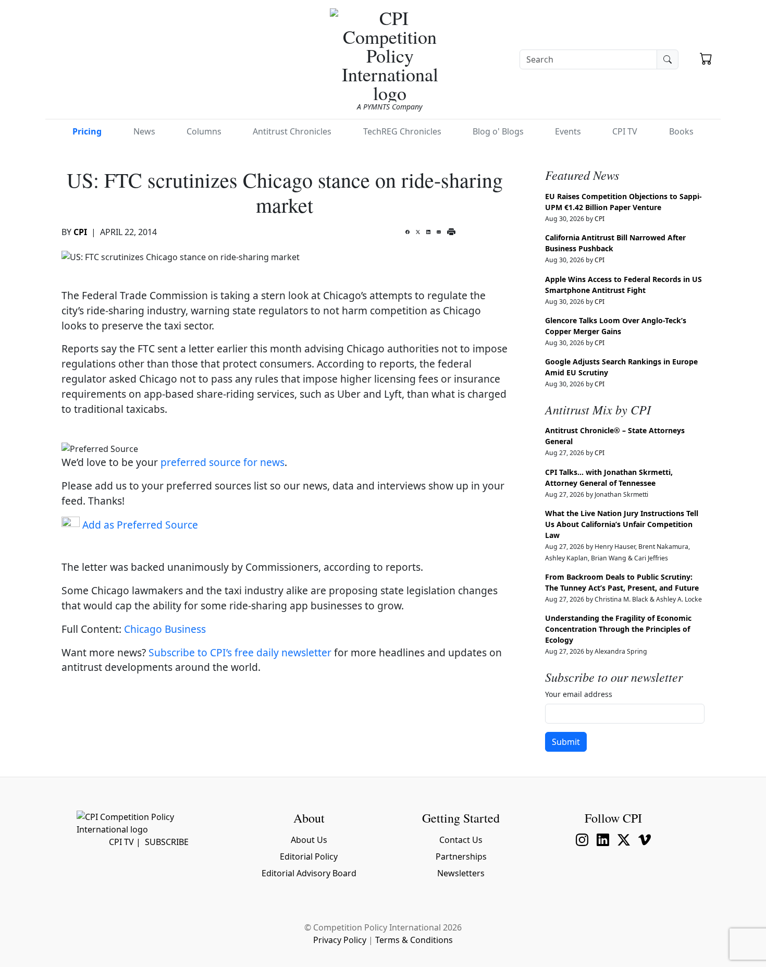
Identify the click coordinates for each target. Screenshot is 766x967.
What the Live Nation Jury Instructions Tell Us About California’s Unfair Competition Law (621, 524)
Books (681, 131)
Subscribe (167, 842)
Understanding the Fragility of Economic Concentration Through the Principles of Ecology (618, 629)
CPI (80, 232)
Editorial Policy (309, 856)
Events (568, 131)
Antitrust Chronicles (292, 131)
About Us (309, 840)
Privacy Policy (339, 940)
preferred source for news (222, 462)
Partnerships (461, 856)
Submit (566, 742)
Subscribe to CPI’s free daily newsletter (240, 652)
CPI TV (624, 131)
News (144, 131)
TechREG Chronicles (402, 131)
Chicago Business (165, 629)
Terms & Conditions (414, 940)
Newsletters (461, 873)
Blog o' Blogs (498, 131)
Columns (204, 131)
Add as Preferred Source (139, 525)
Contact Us (461, 840)
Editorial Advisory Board (309, 873)
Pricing (87, 131)
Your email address (578, 694)
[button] (706, 60)
